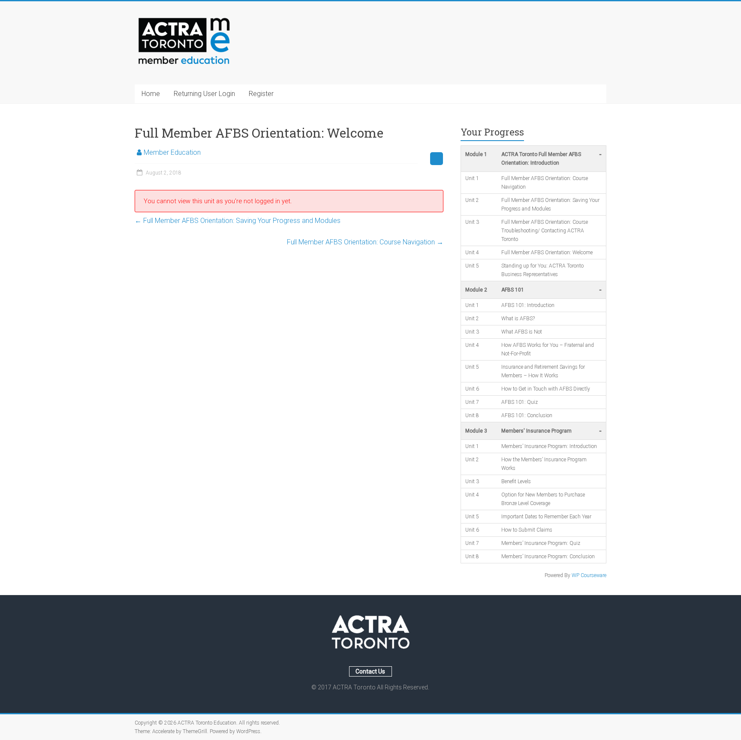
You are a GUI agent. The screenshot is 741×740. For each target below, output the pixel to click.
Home (151, 94)
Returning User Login (204, 94)
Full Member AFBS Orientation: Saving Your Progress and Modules (237, 221)
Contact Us (370, 671)
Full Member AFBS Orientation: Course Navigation (365, 242)
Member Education (172, 152)
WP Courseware (589, 575)
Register (261, 94)
